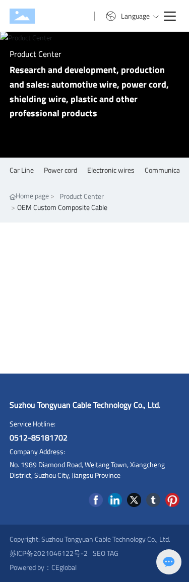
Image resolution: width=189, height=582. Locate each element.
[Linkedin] (115, 500)
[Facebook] (96, 500)
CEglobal (64, 567)
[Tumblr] (153, 500)
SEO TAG (105, 553)
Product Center (35, 54)
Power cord (60, 170)
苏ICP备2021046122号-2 (49, 553)
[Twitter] (134, 500)
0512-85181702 (39, 437)
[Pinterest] (172, 500)
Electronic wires (111, 170)
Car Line (22, 170)
